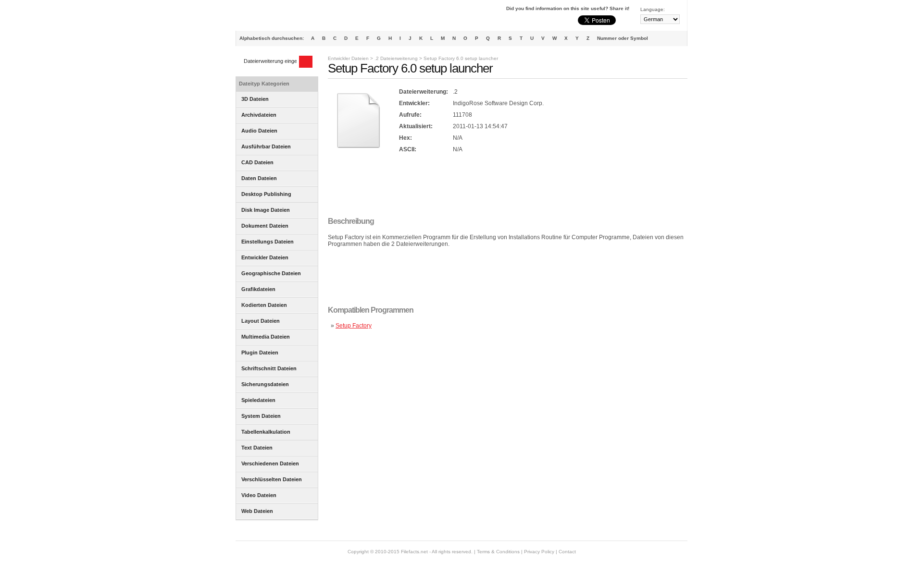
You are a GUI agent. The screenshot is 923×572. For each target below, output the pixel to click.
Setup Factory (354, 325)
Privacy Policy (539, 551)
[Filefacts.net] (283, 17)
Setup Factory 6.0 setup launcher (461, 58)
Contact (567, 551)
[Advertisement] (503, 185)
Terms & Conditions (498, 551)
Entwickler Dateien (348, 58)
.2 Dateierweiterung (396, 58)
